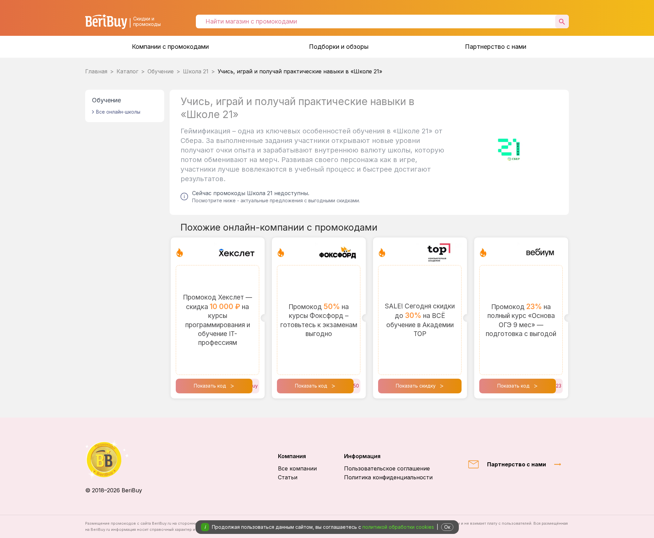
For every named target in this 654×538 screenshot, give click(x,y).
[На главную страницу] (113, 459)
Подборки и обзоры (339, 46)
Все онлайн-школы (118, 112)
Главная (96, 71)
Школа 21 (195, 71)
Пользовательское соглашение (387, 468)
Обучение (160, 71)
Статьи (287, 477)
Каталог (127, 71)
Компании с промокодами (170, 46)
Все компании (297, 468)
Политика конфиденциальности (388, 477)
